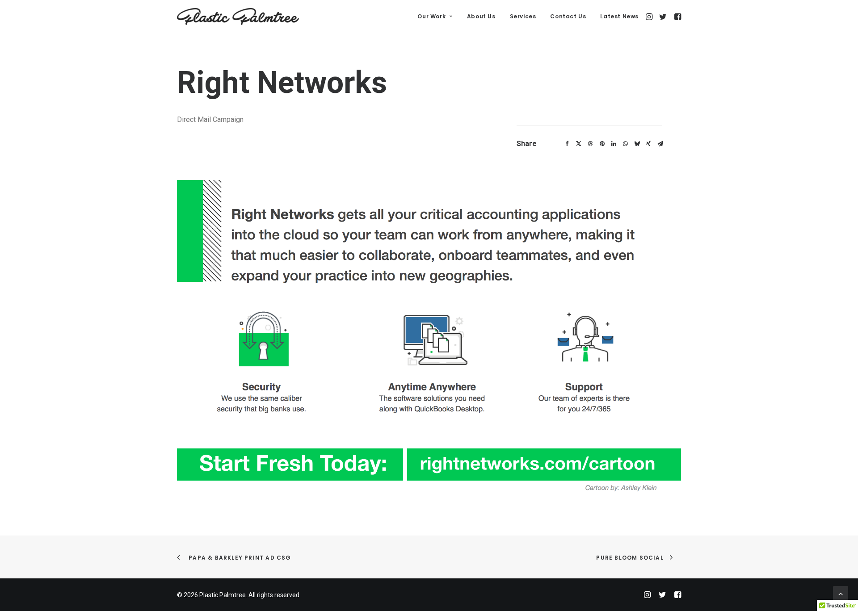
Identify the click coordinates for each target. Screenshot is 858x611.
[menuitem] (434, 16)
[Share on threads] (590, 143)
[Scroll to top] (840, 593)
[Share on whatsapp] (625, 143)
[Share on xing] (648, 143)
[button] (650, 16)
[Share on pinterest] (602, 143)
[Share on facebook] (567, 143)
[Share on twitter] (578, 143)
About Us (481, 16)
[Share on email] (660, 143)
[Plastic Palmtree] (238, 16)
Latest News (619, 16)
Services (523, 16)
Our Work (431, 16)
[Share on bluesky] (636, 143)
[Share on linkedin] (613, 143)
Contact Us (568, 16)
